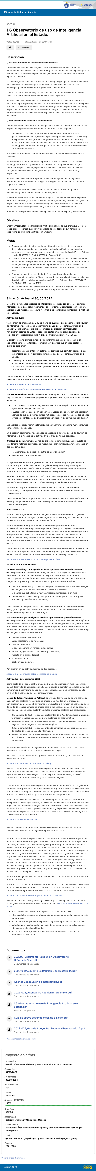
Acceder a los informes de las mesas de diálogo (29, 763)
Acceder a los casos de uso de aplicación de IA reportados (34, 895)
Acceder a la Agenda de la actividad (23, 384)
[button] (10, 47)
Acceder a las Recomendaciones (21, 819)
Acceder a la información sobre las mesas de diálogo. (31, 674)
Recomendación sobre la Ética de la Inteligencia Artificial (33, 559)
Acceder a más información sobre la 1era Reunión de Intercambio (37, 389)
